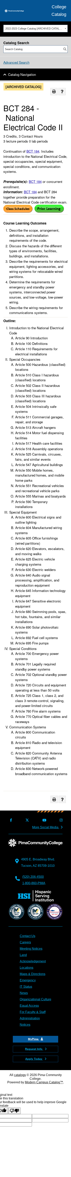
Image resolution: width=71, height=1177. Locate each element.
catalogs (20, 1075)
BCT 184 (32, 151)
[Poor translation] (14, 1111)
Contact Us (27, 936)
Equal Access (29, 1005)
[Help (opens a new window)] (62, 91)
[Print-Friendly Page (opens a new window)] (54, 91)
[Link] (18, 211)
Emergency (28, 980)
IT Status (26, 986)
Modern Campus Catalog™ (44, 1082)
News (24, 993)
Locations (26, 967)
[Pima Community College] (14, 10)
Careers (25, 942)
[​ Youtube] (43, 820)
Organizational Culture (35, 999)
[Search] (65, 49)
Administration (30, 1018)
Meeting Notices (31, 948)
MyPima (33, 1039)
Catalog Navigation (22, 74)
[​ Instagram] (60, 820)
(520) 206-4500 (33, 876)
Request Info (34, 1048)
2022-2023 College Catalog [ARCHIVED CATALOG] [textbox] (34, 28)
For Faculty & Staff (33, 1012)
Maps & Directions (32, 974)
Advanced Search (16, 62)
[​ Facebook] (10, 820)
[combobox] (35, 28)
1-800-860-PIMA (33, 883)
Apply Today (34, 1058)
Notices (25, 1024)
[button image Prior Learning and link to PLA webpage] (49, 211)
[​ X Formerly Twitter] (26, 820)
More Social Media (45, 827)
